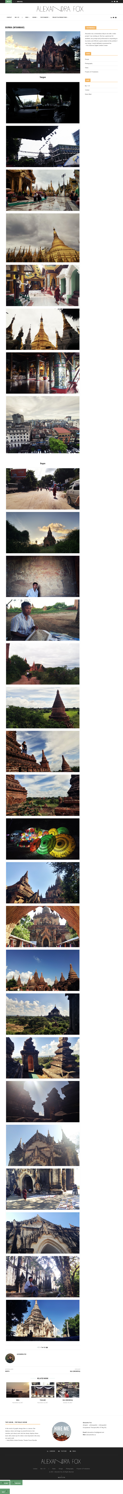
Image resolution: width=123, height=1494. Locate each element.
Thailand (43, 1400)
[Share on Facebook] (41, 1347)
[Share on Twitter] (43, 1347)
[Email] (117, 1)
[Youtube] (114, 1)
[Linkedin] (112, 1)
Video (26, 17)
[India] (17, 1390)
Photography (44, 17)
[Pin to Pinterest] (44, 1347)
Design (34, 17)
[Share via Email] (47, 1347)
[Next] (15, 1)
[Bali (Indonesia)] (67, 1390)
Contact (9, 17)
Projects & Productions (59, 17)
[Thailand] (42, 1390)
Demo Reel (20, 1)
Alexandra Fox (21, 1354)
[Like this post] (39, 1347)
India (17, 1400)
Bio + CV (17, 17)
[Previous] (13, 1)
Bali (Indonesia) (68, 1400)
